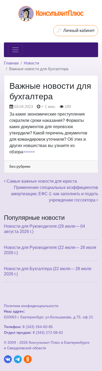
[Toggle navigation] (15, 50)
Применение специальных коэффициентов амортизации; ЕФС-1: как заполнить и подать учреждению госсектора (54, 193)
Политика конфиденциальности (31, 306)
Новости (31, 63)
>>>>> (29, 152)
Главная (11, 63)
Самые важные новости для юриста (41, 181)
